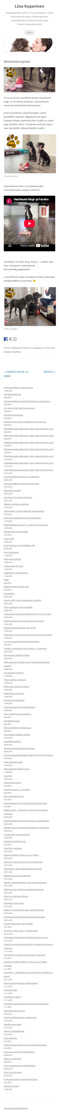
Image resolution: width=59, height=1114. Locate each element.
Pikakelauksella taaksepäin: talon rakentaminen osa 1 (28, 469)
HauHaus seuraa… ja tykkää (17, 789)
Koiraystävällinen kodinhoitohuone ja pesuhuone (27, 401)
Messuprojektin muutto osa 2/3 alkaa (21, 855)
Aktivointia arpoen (12, 782)
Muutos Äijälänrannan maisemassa (20, 1017)
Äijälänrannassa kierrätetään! (17, 875)
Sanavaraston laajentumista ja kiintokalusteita (25, 1044)
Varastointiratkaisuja (13, 415)
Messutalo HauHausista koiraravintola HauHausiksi (28, 634)
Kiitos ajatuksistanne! (14, 796)
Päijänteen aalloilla (12, 559)
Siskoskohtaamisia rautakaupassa (19, 707)
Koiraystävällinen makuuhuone (18, 387)
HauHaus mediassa (13, 848)
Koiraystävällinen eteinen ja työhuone (21, 483)
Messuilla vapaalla (12, 490)
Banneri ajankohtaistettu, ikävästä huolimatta (25, 882)
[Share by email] (15, 339)
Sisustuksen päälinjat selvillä (17, 734)
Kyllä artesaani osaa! (13, 762)
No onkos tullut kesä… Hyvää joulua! (21, 930)
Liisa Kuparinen (29, 6)
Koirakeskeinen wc (12, 394)
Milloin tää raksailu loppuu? (16, 686)
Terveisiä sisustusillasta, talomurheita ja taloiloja (26, 1003)
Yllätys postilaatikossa (14, 1031)
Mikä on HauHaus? (13, 1058)
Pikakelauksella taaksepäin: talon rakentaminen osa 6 (28, 435)
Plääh (6, 579)
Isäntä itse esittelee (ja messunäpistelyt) (22, 517)
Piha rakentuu (10, 1038)
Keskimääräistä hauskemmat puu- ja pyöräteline (26, 820)
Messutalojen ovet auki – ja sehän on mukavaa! (26, 524)
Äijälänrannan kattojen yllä (16, 586)
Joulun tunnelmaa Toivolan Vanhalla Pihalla (24, 909)
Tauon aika (9, 538)
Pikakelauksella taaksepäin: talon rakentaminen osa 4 (28, 449)
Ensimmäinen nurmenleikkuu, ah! (19, 545)
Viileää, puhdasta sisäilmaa (16, 504)
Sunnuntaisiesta (11, 552)
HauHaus (38, 347)
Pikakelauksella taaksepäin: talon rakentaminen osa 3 (28, 456)
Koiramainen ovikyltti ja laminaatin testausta (24, 954)
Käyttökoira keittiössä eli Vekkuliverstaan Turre (26, 937)
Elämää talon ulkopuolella (16, 531)
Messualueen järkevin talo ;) (17, 768)
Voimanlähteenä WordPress (16, 1108)
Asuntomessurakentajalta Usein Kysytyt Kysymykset (28, 755)
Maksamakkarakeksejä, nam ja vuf (20, 627)
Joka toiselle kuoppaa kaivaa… (18, 713)
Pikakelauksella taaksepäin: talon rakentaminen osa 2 (28, 463)
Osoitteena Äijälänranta (15, 841)
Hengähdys (9, 593)
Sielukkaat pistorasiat (14, 903)
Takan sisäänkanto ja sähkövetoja (19, 1065)
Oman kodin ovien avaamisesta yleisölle (22, 600)
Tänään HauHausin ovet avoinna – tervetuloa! (25, 648)
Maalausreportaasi (12, 1024)
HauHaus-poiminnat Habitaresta (19, 1051)
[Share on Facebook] (6, 339)
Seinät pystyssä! (11, 1086)
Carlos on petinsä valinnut (16, 896)
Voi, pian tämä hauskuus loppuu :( (20, 408)
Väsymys (49, 371)
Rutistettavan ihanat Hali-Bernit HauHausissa (25, 421)
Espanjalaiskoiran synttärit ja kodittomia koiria (25, 803)
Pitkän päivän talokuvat (15, 679)
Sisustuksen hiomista (14, 672)
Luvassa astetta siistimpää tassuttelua (21, 641)
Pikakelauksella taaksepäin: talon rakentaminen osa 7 (28, 428)
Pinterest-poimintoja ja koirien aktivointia (23, 862)
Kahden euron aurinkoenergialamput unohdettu (26, 827)
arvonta (7, 351)
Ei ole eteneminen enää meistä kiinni (21, 1079)
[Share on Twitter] (10, 339)
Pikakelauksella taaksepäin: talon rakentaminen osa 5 (28, 442)
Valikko (30, 32)
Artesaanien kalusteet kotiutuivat (19, 748)
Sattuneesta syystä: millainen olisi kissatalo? (24, 511)
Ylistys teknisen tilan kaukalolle (18, 607)
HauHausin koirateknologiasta (18, 497)
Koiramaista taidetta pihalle (16, 655)
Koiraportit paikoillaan (14, 700)
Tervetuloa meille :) (12, 996)
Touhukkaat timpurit (13, 566)
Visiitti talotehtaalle (13, 1072)
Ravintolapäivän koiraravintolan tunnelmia (24, 621)
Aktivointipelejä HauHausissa (17, 727)
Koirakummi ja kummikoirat (17, 834)
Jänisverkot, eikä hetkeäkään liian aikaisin (23, 868)
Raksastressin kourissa (14, 1010)
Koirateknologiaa (12, 720)
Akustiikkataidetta (12, 741)
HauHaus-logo (10, 990)
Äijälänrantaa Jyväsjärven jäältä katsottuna (23, 889)
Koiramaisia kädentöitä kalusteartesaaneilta (24, 916)
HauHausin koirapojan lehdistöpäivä (21, 983)
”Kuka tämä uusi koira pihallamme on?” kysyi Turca (27, 614)
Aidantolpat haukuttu (14, 693)
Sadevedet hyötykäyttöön (16, 572)
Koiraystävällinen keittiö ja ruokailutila (21, 476)
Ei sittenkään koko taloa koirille (18, 923)
